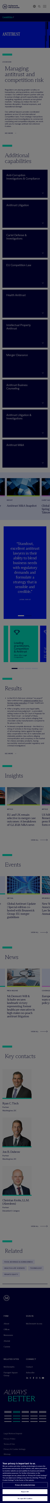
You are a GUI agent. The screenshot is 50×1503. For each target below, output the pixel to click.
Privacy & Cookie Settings (25, 1485)
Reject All (25, 1492)
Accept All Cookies (25, 1498)
